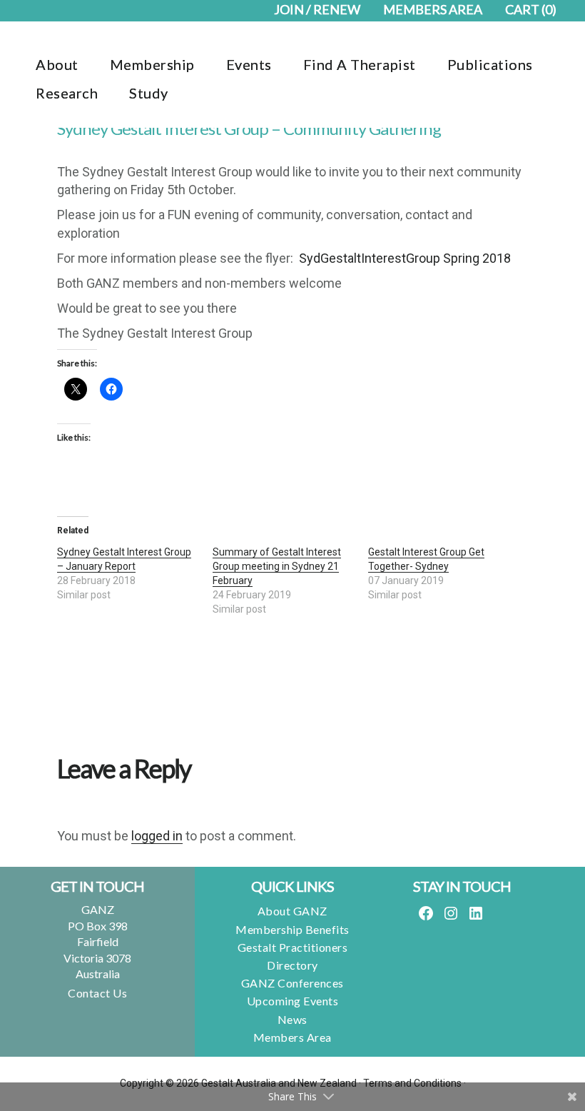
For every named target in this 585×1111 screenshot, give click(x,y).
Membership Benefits (292, 929)
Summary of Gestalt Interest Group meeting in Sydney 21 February (277, 566)
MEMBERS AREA (432, 9)
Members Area (292, 1037)
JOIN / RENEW (317, 9)
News (292, 1019)
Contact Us (97, 993)
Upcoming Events (293, 1000)
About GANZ (292, 911)
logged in (157, 835)
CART (530, 9)
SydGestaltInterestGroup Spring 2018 (405, 258)
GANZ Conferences (292, 983)
